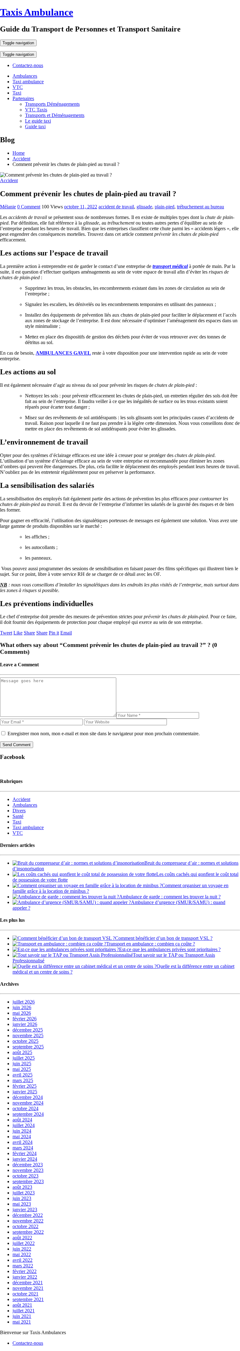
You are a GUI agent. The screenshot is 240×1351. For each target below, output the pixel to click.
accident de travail (116, 206)
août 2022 (22, 1237)
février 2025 (24, 1086)
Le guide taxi (38, 121)
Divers (19, 810)
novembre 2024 (27, 1103)
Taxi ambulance (28, 81)
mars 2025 (22, 1080)
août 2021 (22, 1305)
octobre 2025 (25, 1041)
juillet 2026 (23, 1001)
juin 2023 (21, 1198)
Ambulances (24, 76)
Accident (9, 180)
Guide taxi (35, 126)
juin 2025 (21, 1063)
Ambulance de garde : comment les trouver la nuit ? (170, 896)
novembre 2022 (27, 1220)
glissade (144, 206)
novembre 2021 (27, 1288)
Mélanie (8, 206)
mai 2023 (21, 1204)
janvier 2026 (24, 1024)
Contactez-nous (27, 65)
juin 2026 (21, 1007)
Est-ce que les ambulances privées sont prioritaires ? (170, 949)
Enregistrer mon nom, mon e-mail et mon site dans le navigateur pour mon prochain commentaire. (104, 733)
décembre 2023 (27, 1164)
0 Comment (28, 206)
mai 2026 (21, 1013)
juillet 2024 (23, 1125)
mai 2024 (21, 1136)
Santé (17, 816)
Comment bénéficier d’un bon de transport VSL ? (163, 938)
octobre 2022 (25, 1226)
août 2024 (22, 1119)
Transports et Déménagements (54, 115)
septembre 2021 (28, 1299)
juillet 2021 (23, 1310)
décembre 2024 (27, 1097)
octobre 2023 (25, 1175)
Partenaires (23, 98)
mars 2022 (22, 1265)
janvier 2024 (24, 1159)
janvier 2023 (24, 1209)
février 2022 (24, 1271)
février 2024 (24, 1153)
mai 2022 (21, 1254)
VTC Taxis (36, 109)
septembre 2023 (28, 1181)
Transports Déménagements (52, 104)
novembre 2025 (27, 1035)
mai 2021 (21, 1321)
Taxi (16, 92)
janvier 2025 (24, 1091)
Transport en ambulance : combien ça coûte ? (150, 943)
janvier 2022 (24, 1277)
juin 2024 (21, 1131)
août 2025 (22, 1052)
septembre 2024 (28, 1114)
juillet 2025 (23, 1058)
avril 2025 (22, 1074)
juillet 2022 (23, 1243)
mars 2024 (22, 1147)
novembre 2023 (27, 1170)
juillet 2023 (23, 1192)
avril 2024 (22, 1142)
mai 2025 (21, 1069)
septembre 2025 (28, 1046)
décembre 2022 (27, 1215)
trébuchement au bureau (200, 206)
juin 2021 (21, 1316)
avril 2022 (22, 1260)
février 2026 (24, 1018)
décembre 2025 (27, 1030)
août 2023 (22, 1187)
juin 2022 (21, 1248)
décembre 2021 (27, 1282)
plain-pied (164, 206)
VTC (17, 87)
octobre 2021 (25, 1293)
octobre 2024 (25, 1108)
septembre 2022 (28, 1232)
